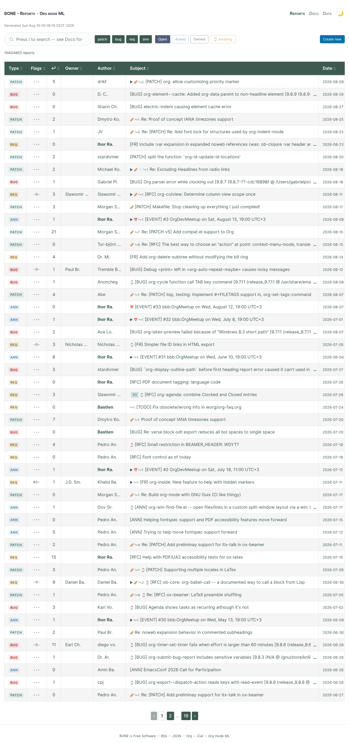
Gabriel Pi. (108, 181)
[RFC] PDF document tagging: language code (175, 382)
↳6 (138, 245)
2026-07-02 (333, 607)
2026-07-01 (333, 319)
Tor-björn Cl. (110, 244)
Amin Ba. (106, 669)
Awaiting (222, 39)
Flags (36, 68)
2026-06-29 (333, 645)
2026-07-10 (333, 557)
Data (327, 13)
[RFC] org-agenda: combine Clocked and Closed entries (201, 394)
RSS (164, 736)
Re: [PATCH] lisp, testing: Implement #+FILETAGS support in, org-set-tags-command (226, 294)
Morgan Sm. (110, 206)
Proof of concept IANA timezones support (183, 419)
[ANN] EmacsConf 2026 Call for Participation (175, 669)
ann (146, 39)
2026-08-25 (333, 119)
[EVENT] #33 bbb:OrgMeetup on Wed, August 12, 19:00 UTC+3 (198, 306)
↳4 (138, 545)
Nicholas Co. (78, 344)
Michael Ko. (109, 169)
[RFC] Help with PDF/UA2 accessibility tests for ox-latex (186, 557)
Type (14, 68)
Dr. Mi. (104, 256)
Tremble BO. (110, 269)
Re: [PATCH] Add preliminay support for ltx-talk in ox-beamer (203, 544)
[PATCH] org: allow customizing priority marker (192, 81)
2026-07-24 (333, 407)
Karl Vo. (105, 607)
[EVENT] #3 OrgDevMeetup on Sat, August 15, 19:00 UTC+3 (205, 219)
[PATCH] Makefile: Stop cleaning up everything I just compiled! (197, 206)
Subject (137, 68)
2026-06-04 (333, 357)
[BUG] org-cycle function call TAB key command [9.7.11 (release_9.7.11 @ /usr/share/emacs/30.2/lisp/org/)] (241, 281)
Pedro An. (107, 444)
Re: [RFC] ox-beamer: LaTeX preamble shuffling (194, 594)
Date (327, 68)
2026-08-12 (333, 269)
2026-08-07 (333, 295)
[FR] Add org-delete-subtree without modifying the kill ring (189, 256)
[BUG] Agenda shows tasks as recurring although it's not (192, 607)
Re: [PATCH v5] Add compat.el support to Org (188, 231)
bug (118, 39)
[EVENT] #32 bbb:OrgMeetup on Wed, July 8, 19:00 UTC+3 (204, 319)
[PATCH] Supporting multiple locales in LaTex (191, 569)
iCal (200, 736)
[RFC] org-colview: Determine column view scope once (200, 194)
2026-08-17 (333, 207)
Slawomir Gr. (78, 194)
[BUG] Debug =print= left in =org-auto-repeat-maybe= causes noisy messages (210, 269)
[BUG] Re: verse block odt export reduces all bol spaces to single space (202, 431)
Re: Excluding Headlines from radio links (190, 169)
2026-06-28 (333, 657)
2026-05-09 (333, 620)
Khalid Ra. (107, 482)
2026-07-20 (333, 419)
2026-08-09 (333, 82)
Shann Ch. (108, 106)
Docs (314, 13)
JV (100, 131)
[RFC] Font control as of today (160, 457)
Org (189, 736)
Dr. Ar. (104, 657)
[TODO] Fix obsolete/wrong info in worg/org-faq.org (188, 407)
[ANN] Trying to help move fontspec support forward (183, 532)
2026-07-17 (333, 495)
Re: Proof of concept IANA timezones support (187, 119)
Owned (199, 39)
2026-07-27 (333, 370)
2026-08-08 (333, 219)
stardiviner (108, 156)
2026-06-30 (333, 582)
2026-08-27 (333, 107)
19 (186, 715)
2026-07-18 (333, 457)
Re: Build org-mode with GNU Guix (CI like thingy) (191, 494)
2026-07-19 (333, 445)
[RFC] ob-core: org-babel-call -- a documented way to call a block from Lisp (227, 582)
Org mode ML (219, 736)
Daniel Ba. (75, 582)
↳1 (137, 120)
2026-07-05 (333, 595)
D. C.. (103, 94)
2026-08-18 (333, 169)
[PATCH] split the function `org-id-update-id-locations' (185, 156)
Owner (72, 68)
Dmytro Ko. (109, 119)
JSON (176, 736)
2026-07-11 (332, 482)
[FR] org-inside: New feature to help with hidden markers (197, 482)
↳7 (138, 232)
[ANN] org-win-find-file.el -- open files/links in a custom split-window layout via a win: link (225, 507)
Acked (180, 39)
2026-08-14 (333, 257)
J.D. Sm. (73, 482)
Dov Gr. (105, 507)
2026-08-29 (333, 94)
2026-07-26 (333, 382)
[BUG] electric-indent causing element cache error (180, 106)
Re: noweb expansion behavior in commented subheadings (193, 632)
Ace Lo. (105, 331)
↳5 (138, 132)
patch (102, 39)
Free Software (144, 736)
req (132, 39)
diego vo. (107, 644)
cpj (101, 682)
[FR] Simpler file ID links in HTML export (174, 344)
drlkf (102, 81)
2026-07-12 (333, 470)
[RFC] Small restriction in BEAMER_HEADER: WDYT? (187, 444)
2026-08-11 (333, 194)
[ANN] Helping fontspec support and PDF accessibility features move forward (208, 519)
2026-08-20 (333, 157)
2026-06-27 (333, 695)
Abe (101, 294)
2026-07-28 (333, 344)
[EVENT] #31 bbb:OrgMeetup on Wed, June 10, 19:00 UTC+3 (201, 356)
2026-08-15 (333, 232)
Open (162, 39)
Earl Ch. (73, 644)
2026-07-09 (333, 570)
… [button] (315, 94)
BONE (124, 736)
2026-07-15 (333, 520)
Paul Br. (72, 269)
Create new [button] (332, 39)
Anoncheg (108, 281)
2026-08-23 (333, 144)
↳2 (142, 82)
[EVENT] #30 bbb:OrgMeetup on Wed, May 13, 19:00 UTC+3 (201, 619)
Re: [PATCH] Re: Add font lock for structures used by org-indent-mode (213, 131)
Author (105, 68)
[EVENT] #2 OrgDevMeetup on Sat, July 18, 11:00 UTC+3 (202, 469)
